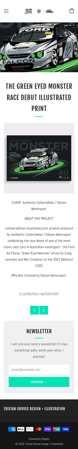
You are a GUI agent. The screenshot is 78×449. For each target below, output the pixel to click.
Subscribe (37, 382)
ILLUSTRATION (28, 294)
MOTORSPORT (50, 294)
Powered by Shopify (39, 439)
